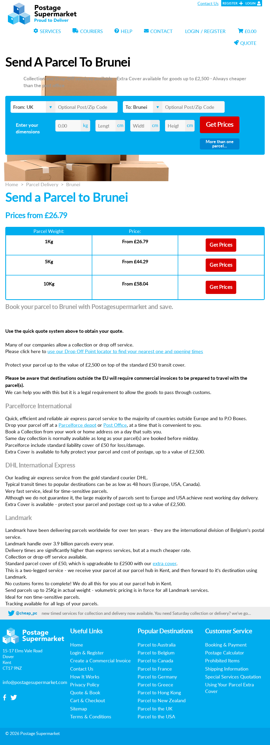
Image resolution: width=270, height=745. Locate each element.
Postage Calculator (224, 652)
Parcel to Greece (155, 684)
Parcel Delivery (42, 184)
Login (250, 3)
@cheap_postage (31, 613)
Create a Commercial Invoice (100, 660)
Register (230, 3)
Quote (248, 43)
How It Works (84, 676)
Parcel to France (155, 669)
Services (50, 31)
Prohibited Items (222, 660)
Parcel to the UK (155, 708)
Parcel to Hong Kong (159, 692)
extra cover (164, 563)
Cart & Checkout (87, 700)
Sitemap (78, 708)
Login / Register (205, 31)
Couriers (91, 31)
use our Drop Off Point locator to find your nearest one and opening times (125, 351)
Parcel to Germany (157, 676)
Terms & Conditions (90, 716)
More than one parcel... (220, 144)
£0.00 (250, 31)
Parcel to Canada (155, 660)
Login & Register (87, 652)
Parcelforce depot (77, 425)
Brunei (73, 184)
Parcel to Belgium (156, 652)
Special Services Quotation (233, 676)
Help (126, 31)
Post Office (115, 425)
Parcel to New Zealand (162, 700)
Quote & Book (85, 692)
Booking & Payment (226, 644)
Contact (161, 31)
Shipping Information (226, 669)
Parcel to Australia (157, 644)
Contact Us (208, 3)
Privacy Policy (84, 684)
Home (11, 184)
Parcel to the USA (156, 716)
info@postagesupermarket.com (35, 682)
